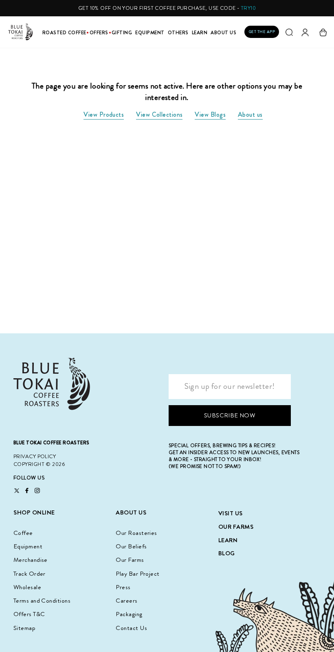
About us (250, 114)
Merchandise (30, 559)
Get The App (261, 32)
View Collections (159, 114)
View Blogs (210, 114)
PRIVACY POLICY (34, 456)
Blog (226, 553)
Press (123, 587)
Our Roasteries (136, 532)
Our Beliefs (131, 546)
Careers (126, 600)
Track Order (29, 573)
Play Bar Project (137, 573)
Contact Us (131, 627)
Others (178, 32)
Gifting (122, 32)
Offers (99, 32)
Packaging (129, 614)
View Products (104, 114)
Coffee (23, 532)
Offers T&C (29, 614)
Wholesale (27, 587)
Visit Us (230, 513)
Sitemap (24, 627)
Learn (200, 32)
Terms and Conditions (41, 600)
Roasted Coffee (64, 32)
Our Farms (130, 559)
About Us (223, 32)
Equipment (150, 32)
